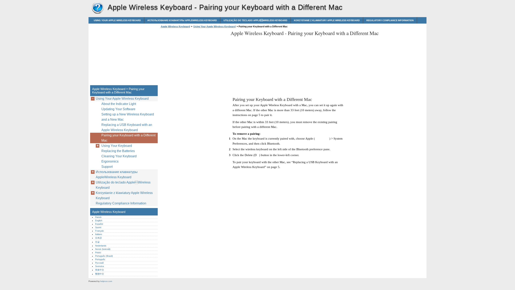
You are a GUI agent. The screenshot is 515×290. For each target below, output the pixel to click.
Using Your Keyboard (116, 145)
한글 (97, 242)
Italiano (98, 234)
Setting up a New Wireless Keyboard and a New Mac (127, 117)
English (98, 220)
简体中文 (99, 270)
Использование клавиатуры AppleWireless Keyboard (182, 20)
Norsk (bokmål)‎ (102, 249)
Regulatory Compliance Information (390, 20)
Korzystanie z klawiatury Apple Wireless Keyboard (327, 20)
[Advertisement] (193, 58)
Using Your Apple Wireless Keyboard (117, 20)
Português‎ (100, 259)
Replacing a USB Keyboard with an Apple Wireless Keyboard (126, 127)
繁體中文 (99, 274)
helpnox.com (106, 281)
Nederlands (100, 245)
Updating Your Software (118, 109)
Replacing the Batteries (118, 151)
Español (99, 224)
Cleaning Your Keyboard (119, 156)
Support (107, 166)
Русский (99, 263)
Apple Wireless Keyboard (98, 8)
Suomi (98, 227)
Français (99, 231)
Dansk (98, 217)
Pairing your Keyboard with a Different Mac (128, 138)
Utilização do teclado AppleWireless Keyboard (255, 20)
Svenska (99, 266)
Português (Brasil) (104, 256)
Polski (98, 252)
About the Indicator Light (118, 104)
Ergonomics (109, 161)
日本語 (98, 238)
